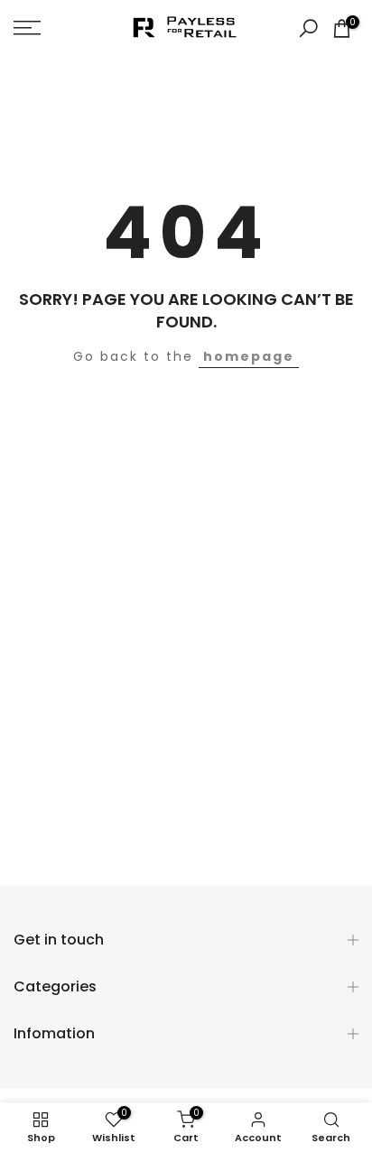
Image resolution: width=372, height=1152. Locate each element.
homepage (248, 356)
